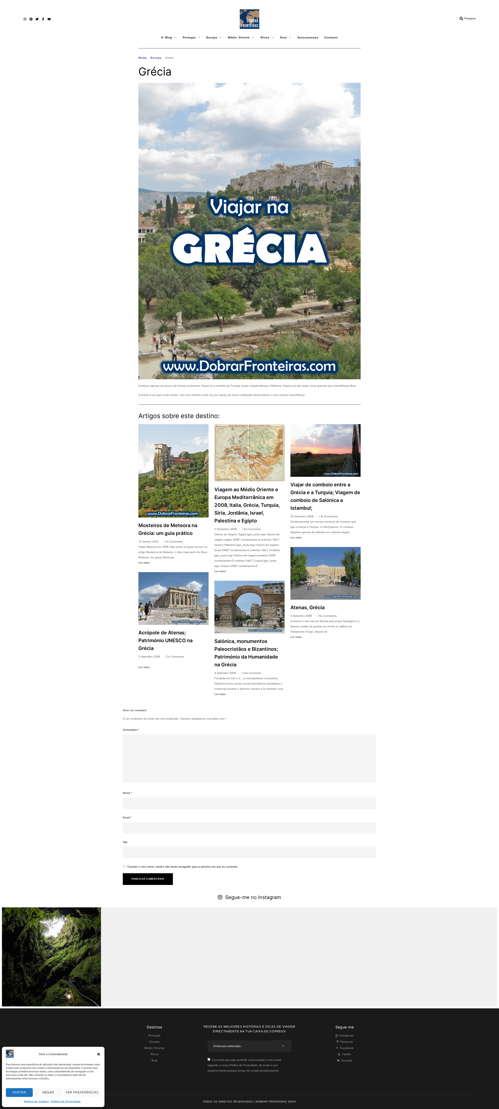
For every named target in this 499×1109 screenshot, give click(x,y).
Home (142, 57)
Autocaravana (307, 37)
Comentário (131, 729)
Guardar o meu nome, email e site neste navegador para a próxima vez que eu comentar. (182, 866)
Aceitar (19, 1092)
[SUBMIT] (283, 1046)
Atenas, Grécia (307, 607)
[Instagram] (25, 19)
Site (125, 842)
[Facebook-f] (43, 19)
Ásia (283, 37)
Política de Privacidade (66, 1101)
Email (127, 817)
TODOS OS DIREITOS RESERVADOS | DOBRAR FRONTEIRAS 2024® (249, 1101)
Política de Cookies (36, 1101)
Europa (211, 37)
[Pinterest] (31, 19)
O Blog (166, 37)
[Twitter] (37, 19)
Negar (48, 1092)
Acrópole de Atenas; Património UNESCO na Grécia (165, 640)
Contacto (331, 37)
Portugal (189, 37)
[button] (99, 1054)
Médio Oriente (239, 37)
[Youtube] (49, 19)
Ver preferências (82, 1092)
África (264, 37)
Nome (127, 792)
